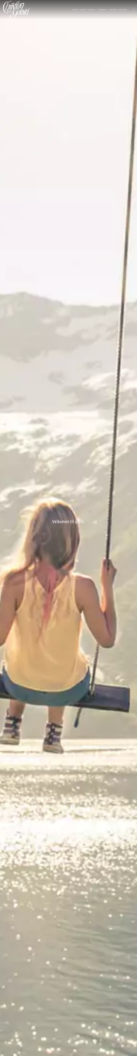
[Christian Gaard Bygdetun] (16, 9)
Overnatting (91, 9)
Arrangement (102, 9)
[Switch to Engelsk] (130, 10)
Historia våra (113, 9)
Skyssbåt (83, 9)
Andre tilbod (122, 9)
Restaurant (75, 9)
